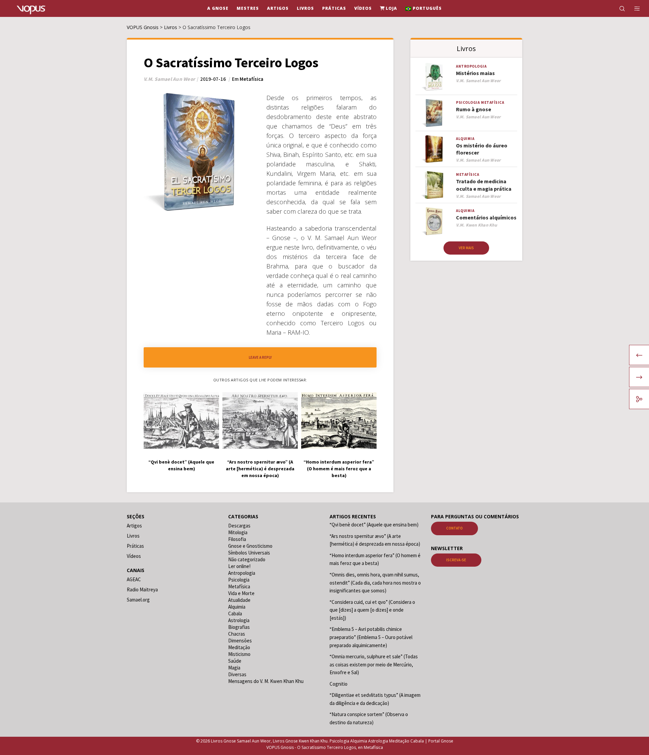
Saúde (234, 661)
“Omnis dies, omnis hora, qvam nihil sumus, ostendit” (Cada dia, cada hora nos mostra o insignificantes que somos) (375, 582)
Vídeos (134, 556)
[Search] (617, 8)
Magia (234, 667)
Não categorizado (246, 559)
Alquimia (465, 138)
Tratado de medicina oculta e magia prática (483, 185)
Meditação (239, 647)
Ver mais (466, 247)
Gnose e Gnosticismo (250, 546)
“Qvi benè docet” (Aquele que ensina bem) (374, 524)
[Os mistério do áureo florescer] (434, 149)
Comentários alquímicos (486, 217)
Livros (133, 536)
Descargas (239, 525)
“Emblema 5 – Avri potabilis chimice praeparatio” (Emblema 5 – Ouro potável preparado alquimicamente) (371, 637)
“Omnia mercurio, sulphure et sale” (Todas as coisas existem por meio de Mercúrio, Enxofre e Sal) (374, 664)
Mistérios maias (475, 73)
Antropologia (471, 66)
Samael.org (138, 599)
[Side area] (633, 8)
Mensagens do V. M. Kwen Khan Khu (266, 681)
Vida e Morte (241, 593)
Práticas (135, 546)
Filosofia (237, 539)
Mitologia (237, 532)
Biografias (239, 627)
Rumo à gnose (473, 109)
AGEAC (134, 579)
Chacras (236, 634)
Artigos (134, 525)
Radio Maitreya (142, 589)
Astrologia (238, 620)
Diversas (237, 674)
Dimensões (240, 640)
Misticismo (239, 654)
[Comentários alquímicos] (434, 221)
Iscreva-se (456, 560)
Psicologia (468, 102)
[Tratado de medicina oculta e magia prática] (434, 185)
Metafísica (251, 79)
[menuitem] (423, 8)
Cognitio (338, 684)
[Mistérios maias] (434, 77)
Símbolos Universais (249, 552)
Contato (454, 528)
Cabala (235, 613)
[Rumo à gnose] (434, 113)
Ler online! (239, 566)
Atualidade (239, 600)
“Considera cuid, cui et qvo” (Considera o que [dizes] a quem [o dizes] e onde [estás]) (372, 610)
